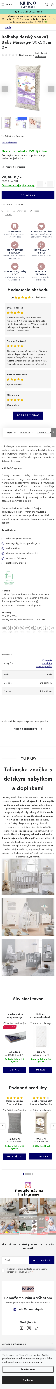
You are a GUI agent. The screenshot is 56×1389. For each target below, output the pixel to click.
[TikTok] (36, 1328)
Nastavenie (28, 1369)
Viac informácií (9, 142)
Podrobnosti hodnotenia (41, 55)
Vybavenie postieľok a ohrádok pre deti (44, 663)
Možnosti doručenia (15, 166)
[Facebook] (21, 1328)
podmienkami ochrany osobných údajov (27, 1270)
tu (41, 1362)
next (53, 1126)
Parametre (25, 432)
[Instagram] (29, 1328)
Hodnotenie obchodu (28, 290)
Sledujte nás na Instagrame (28, 1192)
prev (2, 1126)
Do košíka (28, 195)
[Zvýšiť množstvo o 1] (50, 184)
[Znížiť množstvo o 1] (40, 184)
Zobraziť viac (28, 415)
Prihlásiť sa (42, 1260)
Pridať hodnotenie (28, 729)
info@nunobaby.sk (31, 1309)
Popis (9, 432)
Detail (14, 1069)
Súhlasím (28, 1380)
